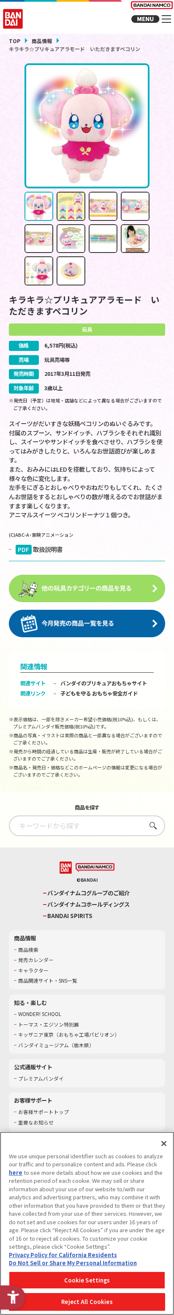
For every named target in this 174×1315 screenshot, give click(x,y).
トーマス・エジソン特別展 (48, 1024)
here (15, 1172)
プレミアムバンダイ (41, 1078)
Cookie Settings (87, 1280)
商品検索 (28, 949)
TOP (14, 40)
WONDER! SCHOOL (39, 1014)
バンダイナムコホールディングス (88, 904)
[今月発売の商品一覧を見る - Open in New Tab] (87, 624)
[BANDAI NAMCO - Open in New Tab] (95, 867)
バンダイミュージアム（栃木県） (56, 1045)
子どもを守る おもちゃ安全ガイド (99, 693)
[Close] (164, 1143)
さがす (150, 825)
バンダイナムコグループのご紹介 (88, 893)
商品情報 (42, 40)
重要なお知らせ (36, 1122)
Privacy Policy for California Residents (63, 1255)
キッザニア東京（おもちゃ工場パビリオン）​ (69, 1034)
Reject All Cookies (86, 1302)
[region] (87, 1223)
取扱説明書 (40, 549)
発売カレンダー (36, 959)
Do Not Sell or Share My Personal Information (73, 1263)
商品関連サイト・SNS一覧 (47, 980)
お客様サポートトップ (43, 1112)
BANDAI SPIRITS (69, 916)
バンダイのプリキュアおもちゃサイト (103, 683)
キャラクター (33, 970)
